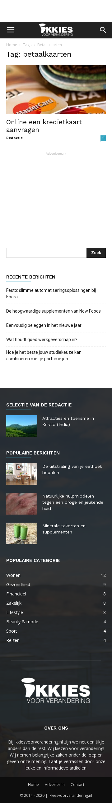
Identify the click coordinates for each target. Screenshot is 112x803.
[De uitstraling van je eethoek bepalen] (21, 474)
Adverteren (55, 784)
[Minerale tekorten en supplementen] (21, 533)
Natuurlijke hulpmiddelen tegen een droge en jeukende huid (72, 502)
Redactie (14, 137)
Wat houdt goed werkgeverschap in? (42, 339)
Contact (77, 784)
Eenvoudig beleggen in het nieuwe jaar (44, 325)
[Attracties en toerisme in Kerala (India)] (21, 426)
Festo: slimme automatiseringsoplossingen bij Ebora (51, 293)
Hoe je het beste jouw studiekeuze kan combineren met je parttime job (44, 355)
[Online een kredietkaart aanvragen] (56, 89)
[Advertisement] (56, 11)
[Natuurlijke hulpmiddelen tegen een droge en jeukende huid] (21, 504)
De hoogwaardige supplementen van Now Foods (53, 311)
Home (11, 44)
